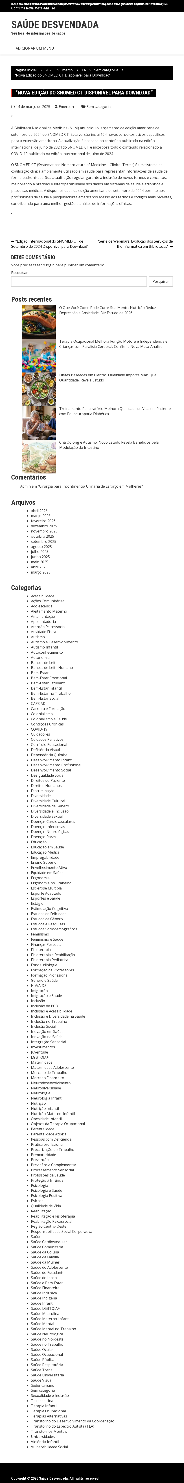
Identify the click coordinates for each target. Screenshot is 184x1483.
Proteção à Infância (47, 1180)
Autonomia (40, 657)
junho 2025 (40, 556)
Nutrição (38, 1103)
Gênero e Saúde (44, 980)
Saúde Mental (42, 1323)
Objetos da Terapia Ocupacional (58, 1123)
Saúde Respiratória (47, 1364)
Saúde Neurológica (47, 1334)
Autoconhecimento (47, 652)
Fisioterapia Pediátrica (49, 959)
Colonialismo (42, 713)
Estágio (37, 903)
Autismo (38, 636)
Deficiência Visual (45, 749)
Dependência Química (49, 754)
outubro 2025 (42, 536)
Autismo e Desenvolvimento (54, 642)
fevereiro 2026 (43, 520)
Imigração (39, 990)
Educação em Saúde (47, 847)
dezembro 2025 (44, 526)
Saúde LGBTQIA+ (45, 1308)
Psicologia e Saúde (46, 1190)
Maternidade (42, 1062)
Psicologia (39, 1185)
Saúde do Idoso (44, 1277)
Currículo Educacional (49, 744)
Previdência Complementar (53, 1164)
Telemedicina (42, 1400)
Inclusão (38, 1000)
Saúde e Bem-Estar (47, 1282)
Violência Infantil (45, 1441)
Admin (25, 486)
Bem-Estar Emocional (49, 677)
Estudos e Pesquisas (48, 924)
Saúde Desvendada (55, 25)
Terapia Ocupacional (48, 1411)
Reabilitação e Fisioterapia (53, 1216)
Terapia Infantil (44, 1405)
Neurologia (40, 1093)
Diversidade (41, 795)
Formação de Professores (52, 970)
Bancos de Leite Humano (52, 667)
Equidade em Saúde (47, 872)
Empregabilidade (45, 857)
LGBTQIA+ (40, 1057)
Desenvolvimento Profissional (56, 764)
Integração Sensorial (48, 1041)
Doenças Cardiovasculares (53, 821)
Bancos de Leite (44, 662)
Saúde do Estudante (47, 1272)
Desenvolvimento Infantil (52, 760)
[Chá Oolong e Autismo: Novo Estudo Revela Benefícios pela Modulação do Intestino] (39, 456)
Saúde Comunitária (47, 1246)
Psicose (37, 1200)
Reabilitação (41, 1211)
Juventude (39, 1052)
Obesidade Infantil (46, 1118)
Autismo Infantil (44, 647)
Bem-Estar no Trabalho (51, 693)
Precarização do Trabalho (52, 1149)
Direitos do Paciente (48, 780)
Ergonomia (40, 877)
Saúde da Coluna (45, 1252)
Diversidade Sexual (47, 816)
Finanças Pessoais (46, 944)
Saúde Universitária (47, 1375)
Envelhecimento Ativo (49, 867)
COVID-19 (39, 729)
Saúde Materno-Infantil (50, 1318)
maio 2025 (39, 561)
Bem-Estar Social (45, 698)
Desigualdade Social (47, 775)
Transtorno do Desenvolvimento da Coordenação (72, 1421)
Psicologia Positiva (46, 1195)
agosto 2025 (41, 546)
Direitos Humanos (46, 785)
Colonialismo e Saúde (49, 718)
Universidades (43, 1436)
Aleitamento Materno (49, 611)
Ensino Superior (44, 862)
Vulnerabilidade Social (49, 1446)
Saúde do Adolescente (49, 1267)
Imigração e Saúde (46, 995)
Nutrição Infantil (45, 1108)
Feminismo (40, 934)
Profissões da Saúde (48, 1175)
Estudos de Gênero (47, 918)
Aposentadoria (43, 621)
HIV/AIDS (38, 985)
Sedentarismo (42, 1385)
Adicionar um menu (35, 48)
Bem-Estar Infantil (46, 688)
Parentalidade (42, 1128)
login (50, 265)
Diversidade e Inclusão (50, 811)
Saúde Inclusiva (44, 1292)
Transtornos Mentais (49, 1431)
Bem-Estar (40, 672)
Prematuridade (43, 1154)
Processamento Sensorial (52, 1170)
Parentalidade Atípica (48, 1134)
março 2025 (40, 572)
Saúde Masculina (45, 1313)
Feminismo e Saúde (47, 939)
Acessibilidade (42, 596)
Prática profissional (47, 1144)
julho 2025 (39, 551)
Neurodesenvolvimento (51, 1082)
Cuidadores (40, 734)
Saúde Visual (41, 1380)
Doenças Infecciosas (48, 826)
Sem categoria (99, 106)
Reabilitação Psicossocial (51, 1221)
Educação (39, 841)
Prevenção (40, 1159)
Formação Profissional (49, 975)
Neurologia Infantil (47, 1098)
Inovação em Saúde (47, 1031)
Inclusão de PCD (44, 1005)
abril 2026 (39, 510)
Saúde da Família (45, 1257)
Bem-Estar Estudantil (48, 683)
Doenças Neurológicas (50, 831)
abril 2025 (39, 567)
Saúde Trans (41, 1369)
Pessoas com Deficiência (51, 1139)
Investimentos (43, 1047)
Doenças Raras (43, 836)
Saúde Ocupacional (47, 1354)
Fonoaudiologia (44, 964)
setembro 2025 (43, 541)
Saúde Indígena (44, 1298)
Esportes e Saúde (45, 898)
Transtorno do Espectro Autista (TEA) (62, 1426)
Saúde (36, 1236)
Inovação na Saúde (47, 1036)
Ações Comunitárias (47, 600)
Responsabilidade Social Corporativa (61, 1231)
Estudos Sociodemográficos (54, 929)
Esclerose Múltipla (46, 888)
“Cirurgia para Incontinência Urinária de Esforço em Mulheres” (90, 486)
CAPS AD (38, 703)
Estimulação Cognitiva (49, 908)
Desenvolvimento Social (51, 770)
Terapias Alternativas (49, 1416)
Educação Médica (45, 852)
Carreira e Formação (48, 708)
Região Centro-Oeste (48, 1226)
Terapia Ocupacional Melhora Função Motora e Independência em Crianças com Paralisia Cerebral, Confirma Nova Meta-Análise (115, 344)
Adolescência (42, 606)
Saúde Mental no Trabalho (53, 1328)
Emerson (66, 106)
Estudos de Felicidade (48, 913)
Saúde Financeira (45, 1287)
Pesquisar (19, 272)
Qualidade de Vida (46, 1205)
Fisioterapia (41, 949)
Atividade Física (43, 631)
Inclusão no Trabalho (49, 1021)
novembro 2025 (44, 531)
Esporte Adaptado (46, 893)
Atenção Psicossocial (48, 626)
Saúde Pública (42, 1359)
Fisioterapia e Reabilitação (53, 954)
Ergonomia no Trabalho (51, 883)
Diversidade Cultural (48, 800)
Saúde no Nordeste (47, 1339)
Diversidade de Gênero (50, 806)
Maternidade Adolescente (52, 1067)
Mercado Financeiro (47, 1077)
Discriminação (43, 790)
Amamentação (43, 616)
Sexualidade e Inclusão (50, 1395)
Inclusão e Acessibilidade (51, 1011)
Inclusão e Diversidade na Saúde (58, 1016)
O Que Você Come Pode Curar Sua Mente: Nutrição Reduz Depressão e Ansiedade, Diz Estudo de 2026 (89, 4)
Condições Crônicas (47, 724)
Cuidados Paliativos (47, 739)
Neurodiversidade (46, 1088)
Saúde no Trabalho (47, 1344)
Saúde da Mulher (45, 1262)
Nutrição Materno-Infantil (53, 1113)
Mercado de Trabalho (49, 1072)
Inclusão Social (43, 1026)
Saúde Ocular (42, 1349)
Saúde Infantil (42, 1303)
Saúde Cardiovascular (49, 1241)
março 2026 (40, 515)
